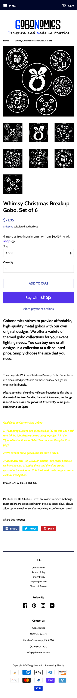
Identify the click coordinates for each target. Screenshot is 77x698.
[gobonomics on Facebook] (24, 606)
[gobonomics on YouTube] (52, 606)
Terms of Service (38, 586)
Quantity (8, 262)
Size (5, 246)
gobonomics (37, 665)
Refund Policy (39, 572)
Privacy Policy (38, 576)
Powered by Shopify (55, 665)
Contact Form (38, 567)
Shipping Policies (38, 581)
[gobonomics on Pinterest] (34, 606)
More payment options (38, 309)
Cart (71, 6)
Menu (12, 6)
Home (6, 40)
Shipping (8, 226)
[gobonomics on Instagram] (43, 606)
